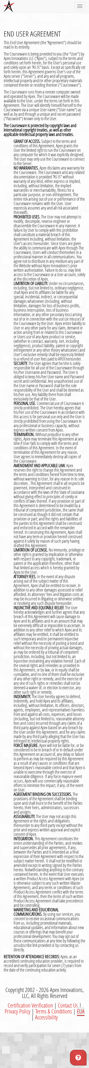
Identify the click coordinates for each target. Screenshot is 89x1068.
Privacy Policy (17, 1011)
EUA (81, 1011)
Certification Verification (30, 1005)
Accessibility (46, 1017)
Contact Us (68, 1005)
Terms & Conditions (53, 1011)
